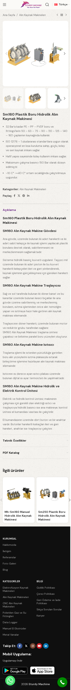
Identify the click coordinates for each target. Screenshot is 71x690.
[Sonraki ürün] (66, 15)
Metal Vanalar (11, 634)
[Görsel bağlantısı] (15, 670)
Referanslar (9, 557)
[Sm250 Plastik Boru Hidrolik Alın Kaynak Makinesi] (52, 493)
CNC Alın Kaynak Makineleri (12, 605)
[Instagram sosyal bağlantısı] (33, 646)
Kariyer (41, 615)
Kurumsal (10, 538)
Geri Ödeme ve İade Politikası (48, 601)
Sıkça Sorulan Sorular (49, 609)
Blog (5, 569)
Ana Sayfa (9, 15)
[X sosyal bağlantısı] (19, 195)
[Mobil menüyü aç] (4, 4)
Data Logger (10, 622)
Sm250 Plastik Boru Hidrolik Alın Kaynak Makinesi (51, 515)
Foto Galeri (9, 563)
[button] (6, 53)
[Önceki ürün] (57, 15)
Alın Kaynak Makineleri (32, 15)
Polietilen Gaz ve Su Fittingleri (14, 614)
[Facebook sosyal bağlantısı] (14, 195)
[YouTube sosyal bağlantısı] (39, 646)
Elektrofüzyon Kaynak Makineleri (15, 589)
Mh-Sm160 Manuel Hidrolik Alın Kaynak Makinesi (18, 515)
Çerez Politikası (46, 593)
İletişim (7, 551)
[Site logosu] (31, 4)
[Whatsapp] (10, 680)
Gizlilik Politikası (46, 587)
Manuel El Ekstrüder (14, 628)
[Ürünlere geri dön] (62, 15)
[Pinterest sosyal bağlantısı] (23, 195)
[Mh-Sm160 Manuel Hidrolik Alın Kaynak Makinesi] (19, 493)
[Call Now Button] (62, 682)
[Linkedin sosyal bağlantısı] (28, 195)
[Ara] (47, 4)
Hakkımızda (9, 544)
